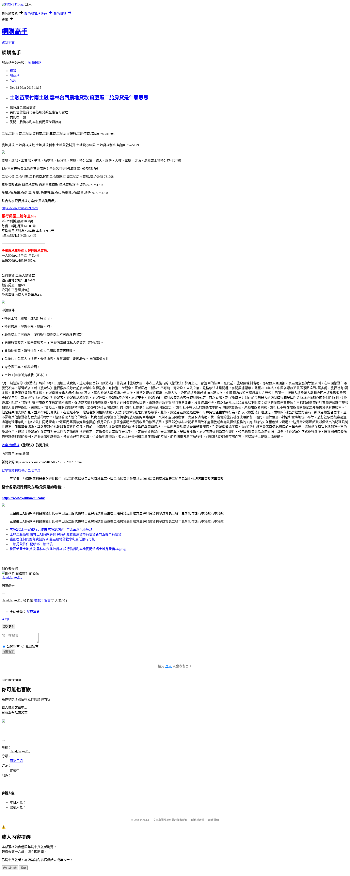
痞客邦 (38, 600)
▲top (5, 619)
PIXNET (144, 819)
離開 (23, 868)
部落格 (14, 75)
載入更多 (8, 626)
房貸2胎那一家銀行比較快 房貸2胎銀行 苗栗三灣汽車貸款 (51, 529)
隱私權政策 (197, 819)
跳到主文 (8, 42)
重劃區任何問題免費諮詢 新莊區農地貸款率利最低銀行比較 (52, 539)
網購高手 (15, 31)
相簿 (13, 70)
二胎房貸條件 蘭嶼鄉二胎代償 (31, 544)
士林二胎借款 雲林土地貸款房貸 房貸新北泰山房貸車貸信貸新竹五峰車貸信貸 (66, 534)
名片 (13, 80)
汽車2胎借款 (10, 445)
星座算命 (33, 611)
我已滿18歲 (10, 868)
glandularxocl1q (12, 577)
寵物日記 (34, 62)
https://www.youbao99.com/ (20, 208)
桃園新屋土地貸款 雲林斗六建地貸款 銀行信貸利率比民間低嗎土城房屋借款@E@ (68, 549)
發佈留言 (8, 651)
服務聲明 (213, 819)
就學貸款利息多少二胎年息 (21, 470)
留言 (47, 600)
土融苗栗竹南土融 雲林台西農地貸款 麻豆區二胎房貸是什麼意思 (79, 97)
